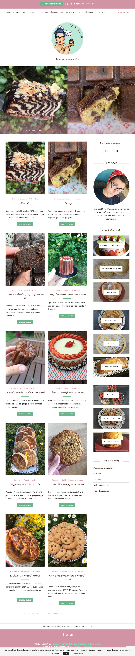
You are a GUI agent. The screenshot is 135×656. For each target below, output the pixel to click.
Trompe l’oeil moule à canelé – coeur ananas (67, 294)
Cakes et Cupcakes (20, 199)
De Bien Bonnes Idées (83, 646)
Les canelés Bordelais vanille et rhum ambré (25, 392)
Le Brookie (83, 130)
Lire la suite (25, 224)
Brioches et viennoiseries (20, 571)
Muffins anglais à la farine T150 (25, 484)
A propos (10, 12)
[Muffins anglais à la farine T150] (25, 449)
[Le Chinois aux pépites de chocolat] (25, 540)
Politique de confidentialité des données (68, 644)
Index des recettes (101, 491)
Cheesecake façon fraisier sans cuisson (67, 392)
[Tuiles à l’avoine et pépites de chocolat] (67, 449)
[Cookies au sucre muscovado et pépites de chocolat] (67, 540)
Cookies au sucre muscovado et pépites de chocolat (67, 577)
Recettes (20, 13)
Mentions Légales (93, 644)
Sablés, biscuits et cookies (30, 389)
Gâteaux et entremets (62, 199)
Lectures (33, 12)
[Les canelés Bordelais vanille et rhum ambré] (25, 357)
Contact (101, 12)
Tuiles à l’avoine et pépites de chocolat (67, 484)
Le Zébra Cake (15, 130)
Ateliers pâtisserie (85, 12)
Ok (66, 653)
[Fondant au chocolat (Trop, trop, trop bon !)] (25, 259)
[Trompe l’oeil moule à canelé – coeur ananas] (67, 259)
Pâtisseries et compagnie (62, 12)
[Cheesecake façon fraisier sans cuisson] (67, 357)
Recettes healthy (30, 480)
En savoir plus (77, 653)
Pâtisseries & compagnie (103, 468)
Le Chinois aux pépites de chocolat (25, 575)
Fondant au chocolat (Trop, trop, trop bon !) (25, 296)
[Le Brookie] (67, 168)
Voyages (44, 12)
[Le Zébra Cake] (25, 168)
